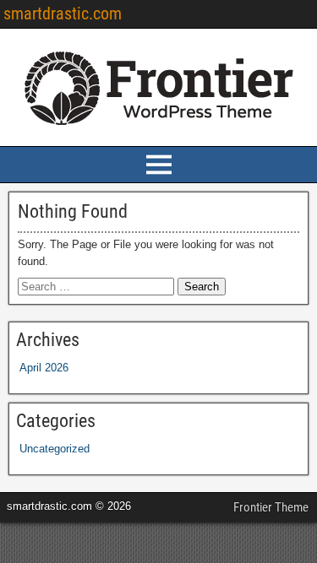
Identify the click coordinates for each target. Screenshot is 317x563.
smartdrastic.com (62, 13)
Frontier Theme (271, 507)
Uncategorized (54, 448)
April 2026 (43, 367)
